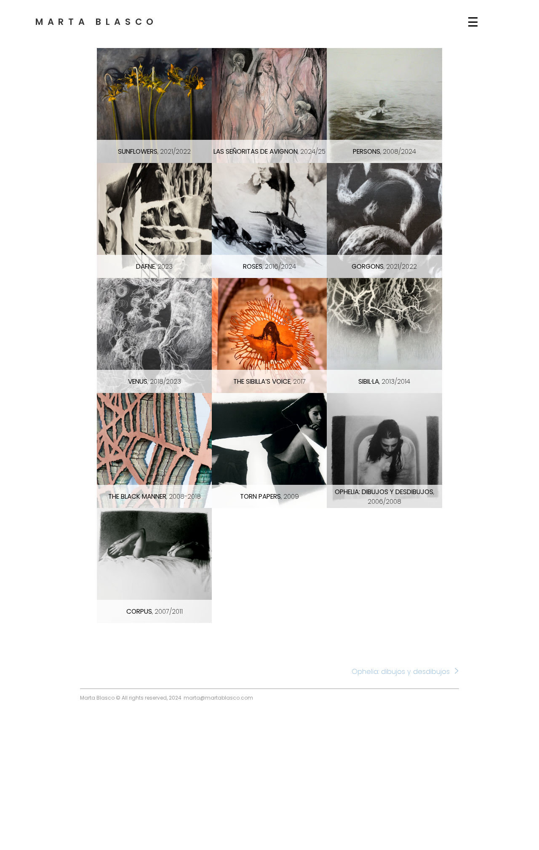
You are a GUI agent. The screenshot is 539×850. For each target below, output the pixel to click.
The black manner (154, 496)
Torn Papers (269, 496)
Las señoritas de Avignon (269, 151)
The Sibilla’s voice (269, 381)
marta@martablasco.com (218, 697)
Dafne (154, 266)
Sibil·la (384, 381)
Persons (384, 151)
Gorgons (384, 266)
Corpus (154, 611)
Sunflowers (154, 151)
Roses (269, 266)
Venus (154, 381)
